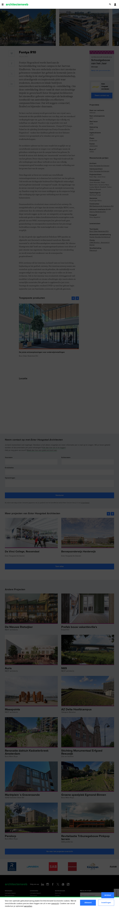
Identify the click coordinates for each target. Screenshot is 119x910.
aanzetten (28, 906)
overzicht (55, 903)
